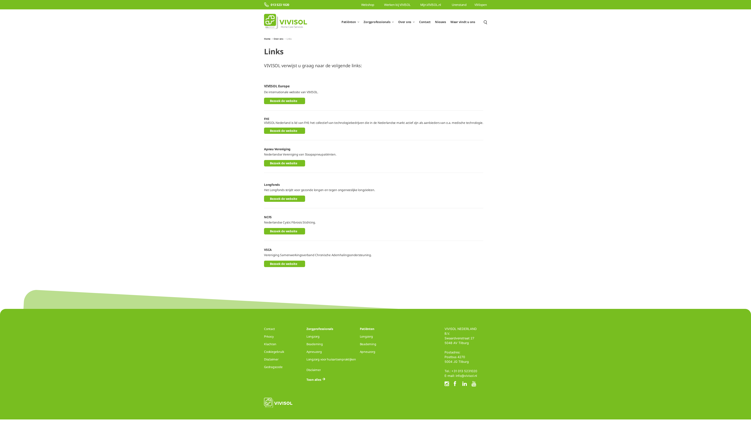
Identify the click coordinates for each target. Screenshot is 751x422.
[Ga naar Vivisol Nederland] (285, 22)
